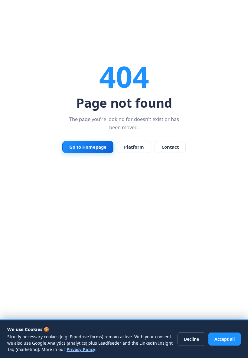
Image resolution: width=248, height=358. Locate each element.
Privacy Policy (81, 349)
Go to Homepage (87, 147)
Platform (134, 147)
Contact (170, 147)
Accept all (224, 339)
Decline (191, 339)
